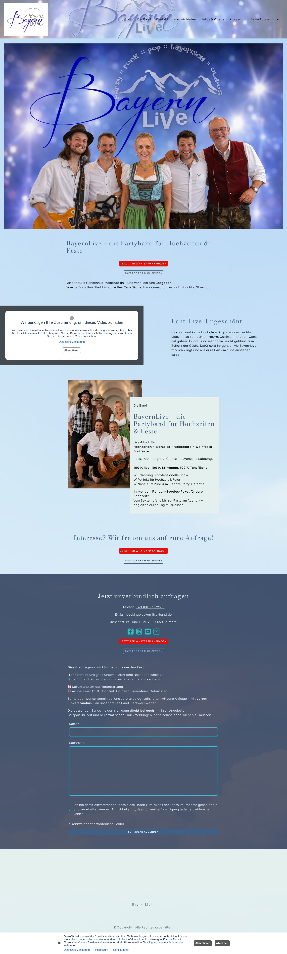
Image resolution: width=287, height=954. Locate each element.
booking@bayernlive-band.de (149, 614)
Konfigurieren (121, 949)
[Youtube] (148, 632)
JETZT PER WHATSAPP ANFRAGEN (143, 263)
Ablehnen (222, 943)
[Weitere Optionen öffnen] (278, 19)
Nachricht (76, 743)
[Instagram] (139, 632)
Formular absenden (143, 831)
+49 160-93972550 (150, 607)
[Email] (156, 632)
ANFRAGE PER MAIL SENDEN (144, 273)
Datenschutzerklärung (72, 341)
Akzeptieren (71, 350)
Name (74, 724)
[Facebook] (131, 632)
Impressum (101, 949)
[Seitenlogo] (26, 19)
